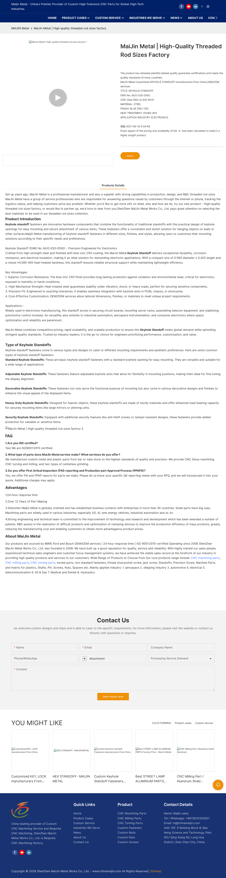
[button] (216, 17)
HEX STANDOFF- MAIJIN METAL (71, 779)
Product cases (183, 722)
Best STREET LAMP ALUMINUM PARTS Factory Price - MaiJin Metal (151, 779)
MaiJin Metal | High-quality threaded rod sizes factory (70, 28)
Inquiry (130, 155)
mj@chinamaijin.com (186, 823)
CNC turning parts (43, 562)
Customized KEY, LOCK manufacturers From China (28, 779)
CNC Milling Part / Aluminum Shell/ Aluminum (190, 779)
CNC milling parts (17, 562)
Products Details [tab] (113, 185)
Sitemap (155, 871)
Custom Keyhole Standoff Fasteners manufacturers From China (109, 779)
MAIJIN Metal (20, 28)
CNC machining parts (205, 558)
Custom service (204, 722)
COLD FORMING (161, 722)
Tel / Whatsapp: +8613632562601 (186, 818)
